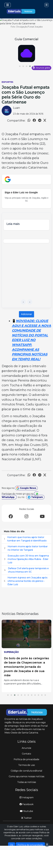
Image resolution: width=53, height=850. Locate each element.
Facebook (27, 804)
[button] (19, 66)
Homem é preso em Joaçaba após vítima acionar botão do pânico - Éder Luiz (27, 581)
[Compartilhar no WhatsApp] (29, 120)
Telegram (37, 497)
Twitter (27, 818)
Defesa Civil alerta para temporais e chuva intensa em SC (28, 570)
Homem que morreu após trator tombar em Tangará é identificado (27, 539)
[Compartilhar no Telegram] (39, 120)
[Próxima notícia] (29, 301)
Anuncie (26, 748)
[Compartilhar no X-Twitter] (45, 120)
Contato (26, 753)
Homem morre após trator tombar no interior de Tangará (28, 548)
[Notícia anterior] (23, 301)
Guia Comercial (26, 39)
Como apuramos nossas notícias (26, 776)
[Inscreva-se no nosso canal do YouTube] (42, 516)
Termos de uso (26, 765)
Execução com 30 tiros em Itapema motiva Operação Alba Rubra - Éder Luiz (28, 559)
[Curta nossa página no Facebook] (11, 516)
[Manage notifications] (47, 844)
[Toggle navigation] (8, 5)
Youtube (27, 811)
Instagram (27, 797)
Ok (11, 845)
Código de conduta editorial (26, 770)
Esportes (7, 82)
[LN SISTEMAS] (26, 53)
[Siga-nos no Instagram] (26, 516)
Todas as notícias (26, 782)
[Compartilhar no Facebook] (34, 120)
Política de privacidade (26, 759)
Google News (27, 488)
